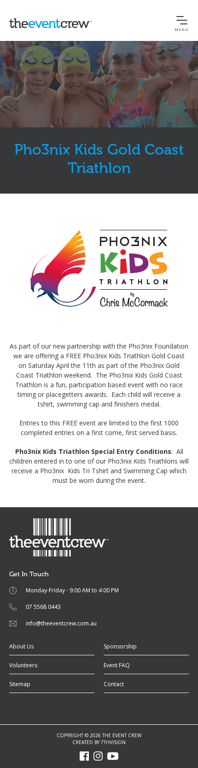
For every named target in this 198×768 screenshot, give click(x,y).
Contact (114, 684)
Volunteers (23, 665)
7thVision (113, 742)
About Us (21, 646)
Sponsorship (120, 646)
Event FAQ (117, 665)
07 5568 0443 (43, 607)
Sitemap (19, 684)
